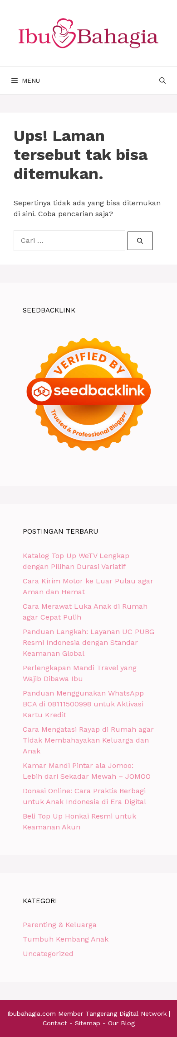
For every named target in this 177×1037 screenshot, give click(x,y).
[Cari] (140, 241)
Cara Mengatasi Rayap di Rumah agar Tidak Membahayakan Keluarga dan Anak (88, 740)
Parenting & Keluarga (60, 924)
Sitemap (87, 1023)
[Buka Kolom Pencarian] (162, 80)
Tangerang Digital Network (126, 1013)
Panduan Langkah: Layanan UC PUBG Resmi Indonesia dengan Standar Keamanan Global (88, 642)
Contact (55, 1023)
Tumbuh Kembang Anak (65, 939)
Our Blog (121, 1023)
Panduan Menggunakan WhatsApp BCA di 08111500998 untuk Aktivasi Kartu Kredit (83, 704)
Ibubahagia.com (31, 1013)
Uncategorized (48, 953)
